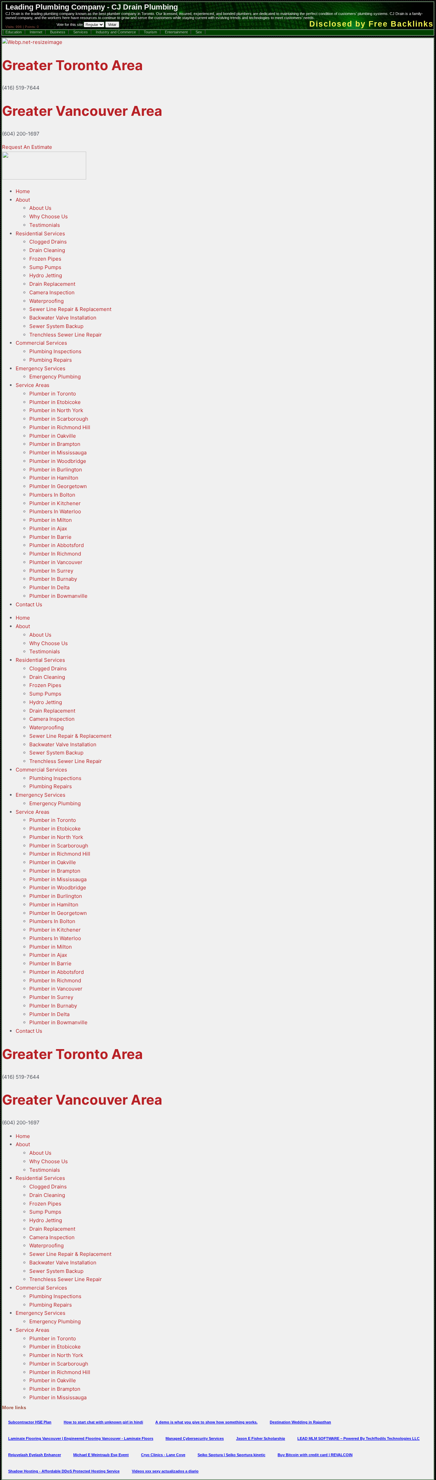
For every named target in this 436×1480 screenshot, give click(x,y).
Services (80, 32)
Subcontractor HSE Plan (29, 1422)
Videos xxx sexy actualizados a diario (165, 1471)
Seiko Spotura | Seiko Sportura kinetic (231, 1455)
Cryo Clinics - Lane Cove (163, 1455)
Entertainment (176, 32)
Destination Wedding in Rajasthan (300, 1422)
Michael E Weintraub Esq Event (101, 1455)
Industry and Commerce (116, 32)
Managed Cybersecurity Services (195, 1438)
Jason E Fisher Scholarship (260, 1438)
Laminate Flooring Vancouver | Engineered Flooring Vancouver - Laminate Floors (80, 1438)
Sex (199, 32)
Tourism (150, 32)
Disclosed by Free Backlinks (371, 23)
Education (13, 32)
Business (57, 32)
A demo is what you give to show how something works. (206, 1422)
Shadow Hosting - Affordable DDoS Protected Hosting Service (64, 1471)
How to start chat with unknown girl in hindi (103, 1422)
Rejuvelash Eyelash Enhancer (34, 1455)
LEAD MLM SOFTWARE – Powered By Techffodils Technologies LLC (358, 1438)
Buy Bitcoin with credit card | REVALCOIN (315, 1455)
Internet (36, 32)
